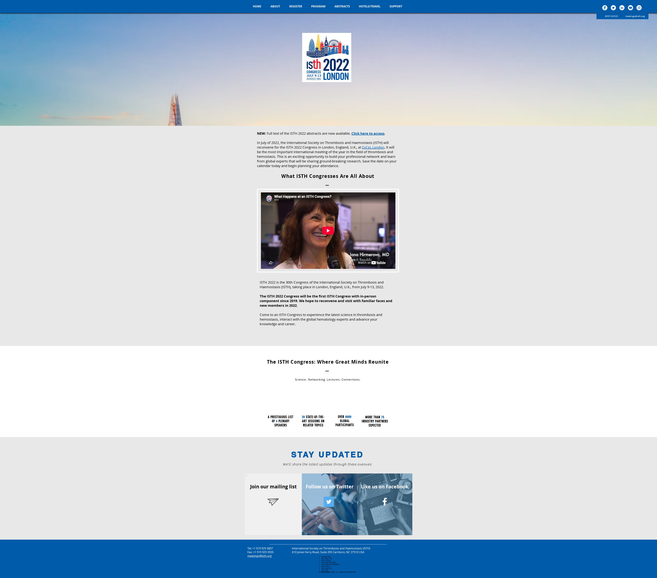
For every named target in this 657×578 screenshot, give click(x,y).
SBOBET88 (326, 557)
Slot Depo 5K (326, 559)
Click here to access (367, 133)
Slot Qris (324, 570)
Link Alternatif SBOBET (330, 564)
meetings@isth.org (635, 16)
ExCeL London (373, 147)
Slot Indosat (326, 561)
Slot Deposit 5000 (328, 562)
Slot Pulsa (325, 566)
